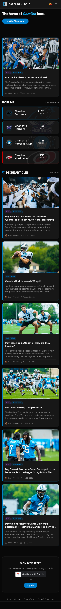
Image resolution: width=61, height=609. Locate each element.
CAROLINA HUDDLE (19, 4)
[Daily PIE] (50, 4)
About (9, 599)
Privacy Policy (29, 599)
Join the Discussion (15, 21)
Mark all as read (52, 102)
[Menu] (56, 4)
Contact (18, 599)
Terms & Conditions (46, 599)
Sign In (30, 585)
